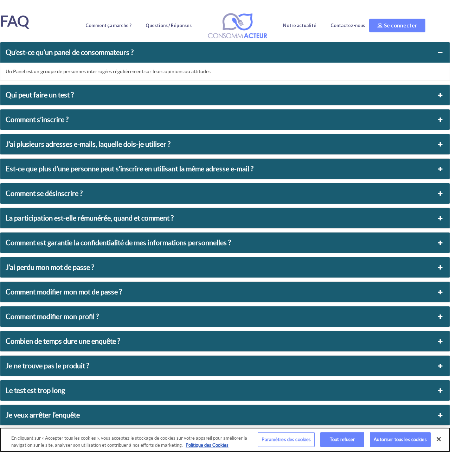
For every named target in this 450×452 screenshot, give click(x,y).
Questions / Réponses (169, 25)
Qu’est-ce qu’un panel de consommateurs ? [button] (70, 52)
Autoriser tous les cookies (400, 439)
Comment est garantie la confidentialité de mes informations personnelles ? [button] (118, 243)
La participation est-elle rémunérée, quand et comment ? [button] (90, 218)
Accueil (237, 26)
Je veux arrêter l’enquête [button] (43, 415)
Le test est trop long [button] (35, 390)
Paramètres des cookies (286, 439)
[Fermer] (438, 439)
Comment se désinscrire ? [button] (44, 193)
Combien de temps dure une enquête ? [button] (63, 341)
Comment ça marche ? (108, 25)
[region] (225, 440)
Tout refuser (342, 439)
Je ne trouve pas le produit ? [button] (47, 366)
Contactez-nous (347, 25)
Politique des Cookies (207, 444)
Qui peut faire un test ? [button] (40, 95)
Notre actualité (299, 25)
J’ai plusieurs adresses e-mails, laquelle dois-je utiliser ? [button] (88, 144)
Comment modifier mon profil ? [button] (52, 316)
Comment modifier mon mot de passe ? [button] (64, 292)
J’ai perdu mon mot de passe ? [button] (50, 267)
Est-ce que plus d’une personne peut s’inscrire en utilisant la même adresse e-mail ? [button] (129, 169)
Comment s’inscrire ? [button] (37, 119)
